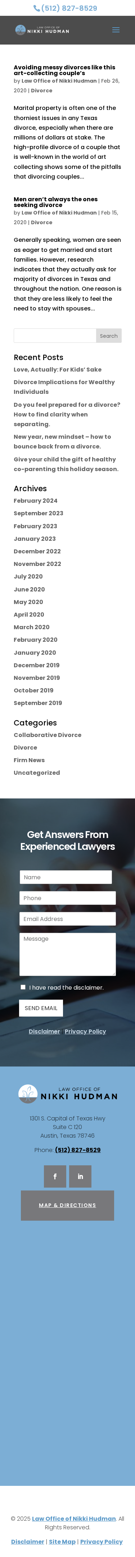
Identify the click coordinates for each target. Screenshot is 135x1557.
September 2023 (38, 513)
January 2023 (35, 539)
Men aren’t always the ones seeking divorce (56, 202)
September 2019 (38, 703)
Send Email (41, 1008)
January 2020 (35, 653)
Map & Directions (67, 1205)
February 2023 (35, 526)
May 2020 (28, 602)
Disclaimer (44, 1031)
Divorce (42, 90)
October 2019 (34, 690)
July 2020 (28, 576)
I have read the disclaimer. (66, 988)
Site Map (62, 1542)
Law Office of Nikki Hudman (59, 80)
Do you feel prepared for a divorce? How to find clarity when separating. (67, 414)
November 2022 (37, 564)
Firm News (29, 760)
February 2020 (36, 640)
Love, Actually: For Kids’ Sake (58, 369)
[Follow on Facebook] (55, 1176)
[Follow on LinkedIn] (80, 1176)
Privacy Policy (85, 1031)
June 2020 (29, 589)
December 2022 (37, 551)
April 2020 (29, 615)
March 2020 (32, 627)
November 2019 (37, 678)
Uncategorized (37, 773)
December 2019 (37, 665)
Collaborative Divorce (47, 735)
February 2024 (36, 501)
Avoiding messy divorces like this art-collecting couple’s (64, 70)
